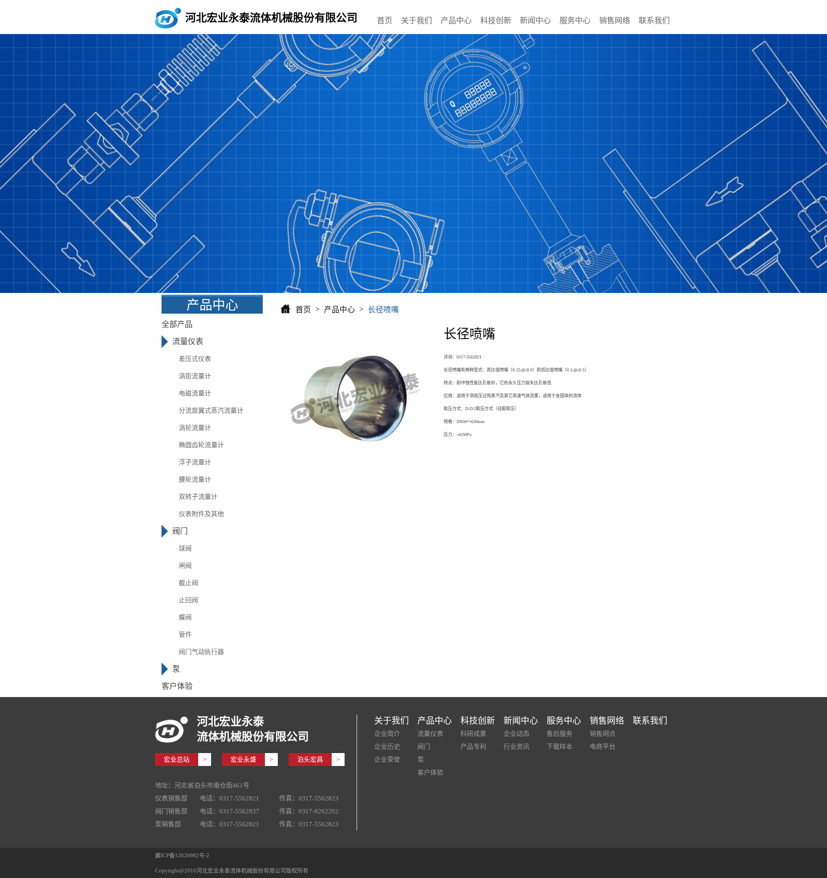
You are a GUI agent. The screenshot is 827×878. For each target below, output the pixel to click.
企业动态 (516, 733)
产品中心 (456, 20)
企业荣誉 (387, 759)
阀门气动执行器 (201, 651)
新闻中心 (535, 20)
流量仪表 (430, 733)
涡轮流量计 (195, 427)
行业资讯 (516, 746)
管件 (185, 634)
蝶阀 (185, 617)
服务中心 (575, 20)
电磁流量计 (195, 393)
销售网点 (603, 733)
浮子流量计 (195, 462)
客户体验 (430, 772)
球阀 (185, 548)
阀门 (423, 746)
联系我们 (654, 20)
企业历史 (387, 746)
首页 (384, 20)
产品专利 (473, 746)
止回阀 (188, 600)
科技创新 (495, 20)
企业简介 (387, 733)
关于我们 (416, 20)
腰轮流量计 (195, 479)
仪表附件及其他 (201, 514)
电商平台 (603, 746)
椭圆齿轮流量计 (201, 445)
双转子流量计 (198, 496)
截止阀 (188, 582)
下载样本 (559, 746)
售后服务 (559, 733)
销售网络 (614, 20)
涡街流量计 (195, 376)
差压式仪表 (195, 358)
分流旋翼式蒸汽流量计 (211, 410)
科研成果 (473, 733)
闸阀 (185, 565)
